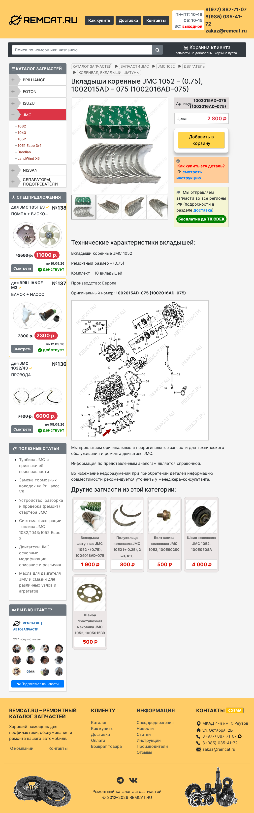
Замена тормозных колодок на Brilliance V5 (39, 485)
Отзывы (144, 752)
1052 (22, 139)
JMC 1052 (166, 66)
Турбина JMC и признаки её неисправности (34, 465)
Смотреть (22, 268)
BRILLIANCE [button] (34, 79)
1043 (22, 132)
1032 (22, 126)
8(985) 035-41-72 (223, 20)
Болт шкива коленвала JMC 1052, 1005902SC (164, 543)
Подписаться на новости (40, 684)
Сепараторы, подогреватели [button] (40, 182)
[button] (163, 146)
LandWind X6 (29, 158)
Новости (145, 728)
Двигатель (194, 66)
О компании (21, 748)
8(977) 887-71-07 (226, 9)
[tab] (37, 80)
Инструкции (149, 740)
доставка (202, 210)
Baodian (24, 152)
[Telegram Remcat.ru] (120, 780)
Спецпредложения (155, 722)
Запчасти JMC (135, 66)
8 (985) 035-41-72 (220, 742)
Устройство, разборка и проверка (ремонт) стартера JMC (41, 506)
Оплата (98, 740)
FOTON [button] (29, 91)
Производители (152, 746)
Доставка (128, 20)
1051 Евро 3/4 (29, 145)
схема (234, 710)
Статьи (144, 734)
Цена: (182, 118)
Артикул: (181, 103)
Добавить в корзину (201, 140)
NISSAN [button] (30, 170)
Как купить (99, 20)
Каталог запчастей (92, 66)
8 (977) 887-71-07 (220, 736)
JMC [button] (27, 114)
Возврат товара (106, 746)
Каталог (99, 722)
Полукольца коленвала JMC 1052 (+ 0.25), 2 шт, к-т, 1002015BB (127, 549)
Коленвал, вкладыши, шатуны (109, 72)
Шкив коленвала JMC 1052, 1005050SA (201, 543)
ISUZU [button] (29, 103)
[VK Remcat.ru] (133, 780)
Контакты (156, 20)
